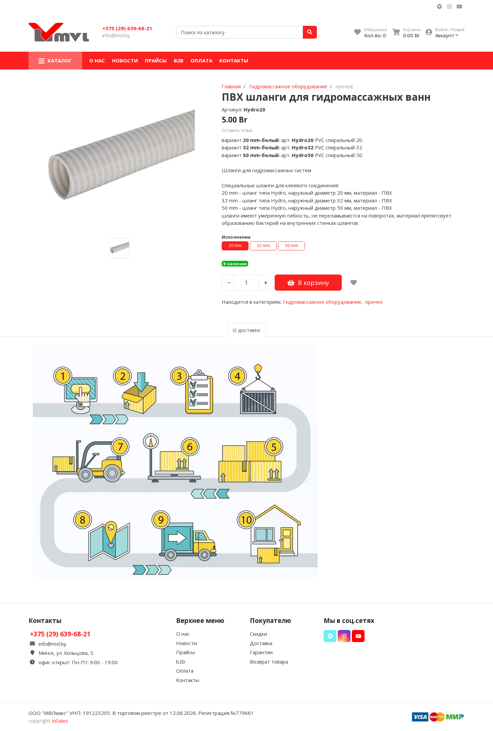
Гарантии (261, 652)
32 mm (263, 245)
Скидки (258, 633)
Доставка (261, 643)
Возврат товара (269, 661)
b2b (178, 60)
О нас (97, 60)
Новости (125, 60)
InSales (60, 720)
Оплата (201, 60)
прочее (374, 301)
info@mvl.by (116, 35)
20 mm (235, 245)
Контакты (233, 60)
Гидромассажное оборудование (322, 301)
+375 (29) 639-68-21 (127, 28)
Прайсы (156, 60)
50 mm (291, 245)
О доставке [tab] (246, 330)
